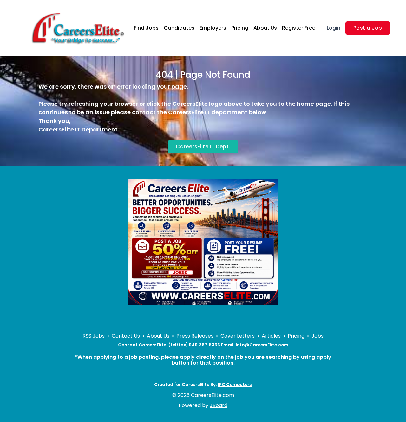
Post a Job (367, 27)
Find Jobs (146, 27)
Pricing (239, 27)
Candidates (179, 27)
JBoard (218, 405)
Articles (271, 335)
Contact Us (126, 335)
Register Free (298, 27)
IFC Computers (235, 385)
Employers (213, 27)
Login (333, 27)
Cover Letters (237, 335)
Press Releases (194, 335)
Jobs (317, 335)
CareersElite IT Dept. (203, 146)
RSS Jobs (93, 335)
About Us (265, 27)
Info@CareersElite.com (262, 345)
